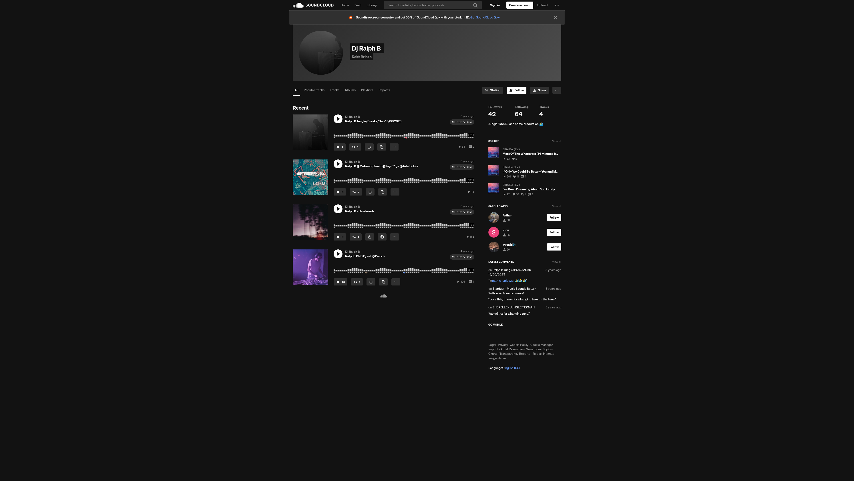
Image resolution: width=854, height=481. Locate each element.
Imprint (493, 349)
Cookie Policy (519, 344)
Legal (492, 344)
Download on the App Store (501, 334)
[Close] (555, 17)
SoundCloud (313, 5)
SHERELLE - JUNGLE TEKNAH (514, 307)
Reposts (384, 90)
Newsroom (533, 349)
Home (345, 5)
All (296, 90)
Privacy (503, 344)
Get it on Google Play (532, 334)
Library (372, 5)
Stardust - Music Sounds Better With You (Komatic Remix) (512, 291)
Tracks (334, 90)
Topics (547, 349)
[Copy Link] (381, 147)
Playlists (367, 90)
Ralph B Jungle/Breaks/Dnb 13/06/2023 (509, 272)
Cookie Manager (541, 344)
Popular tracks (314, 90)
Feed (357, 5)
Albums (350, 90)
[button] (557, 5)
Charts (492, 353)
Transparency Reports (515, 353)
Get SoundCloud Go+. (485, 17)
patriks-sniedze (503, 280)
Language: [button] (504, 367)
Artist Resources (512, 349)
